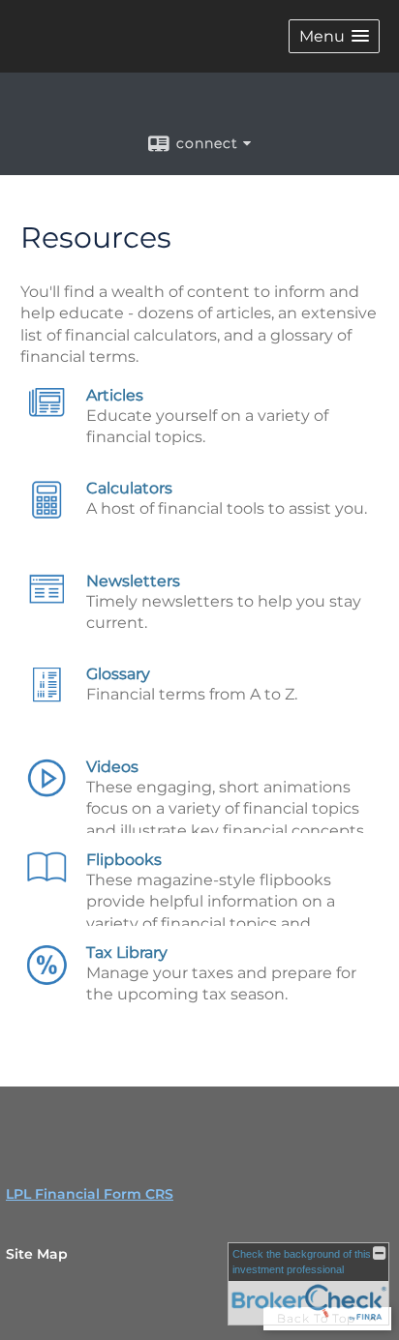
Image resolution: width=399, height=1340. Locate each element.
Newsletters (133, 581)
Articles (114, 395)
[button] (334, 36)
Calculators (129, 488)
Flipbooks (124, 859)
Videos (112, 767)
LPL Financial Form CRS (89, 1194)
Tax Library (127, 952)
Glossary (118, 674)
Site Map (37, 1254)
